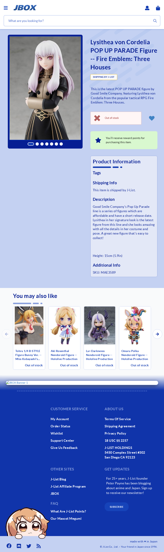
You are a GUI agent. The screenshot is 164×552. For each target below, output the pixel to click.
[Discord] (19, 544)
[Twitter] (29, 544)
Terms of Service (118, 419)
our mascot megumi (66, 518)
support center (62, 440)
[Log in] (152, 118)
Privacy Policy (115, 433)
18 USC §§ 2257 (116, 440)
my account (60, 419)
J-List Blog (58, 479)
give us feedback (64, 447)
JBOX (55, 493)
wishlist (57, 433)
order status (60, 426)
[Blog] (39, 544)
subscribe (116, 507)
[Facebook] (9, 544)
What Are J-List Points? (68, 511)
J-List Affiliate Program (68, 486)
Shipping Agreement (120, 426)
